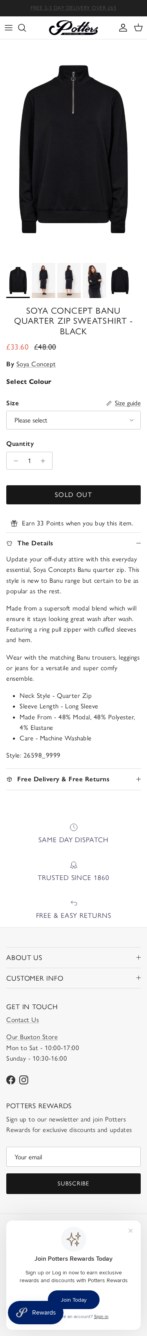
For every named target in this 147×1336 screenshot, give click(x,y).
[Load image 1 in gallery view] (73, 149)
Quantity (20, 443)
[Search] (25, 27)
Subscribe (74, 1183)
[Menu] (8, 27)
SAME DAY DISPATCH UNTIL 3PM (73, 10)
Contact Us (22, 1020)
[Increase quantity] (45, 460)
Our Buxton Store (32, 1037)
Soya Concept (36, 364)
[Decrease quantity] (14, 460)
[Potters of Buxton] (73, 27)
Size (12, 403)
